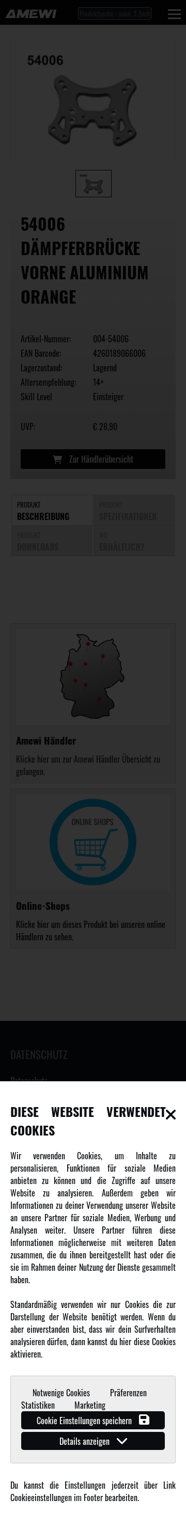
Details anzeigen (85, 1441)
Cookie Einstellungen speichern (85, 1420)
